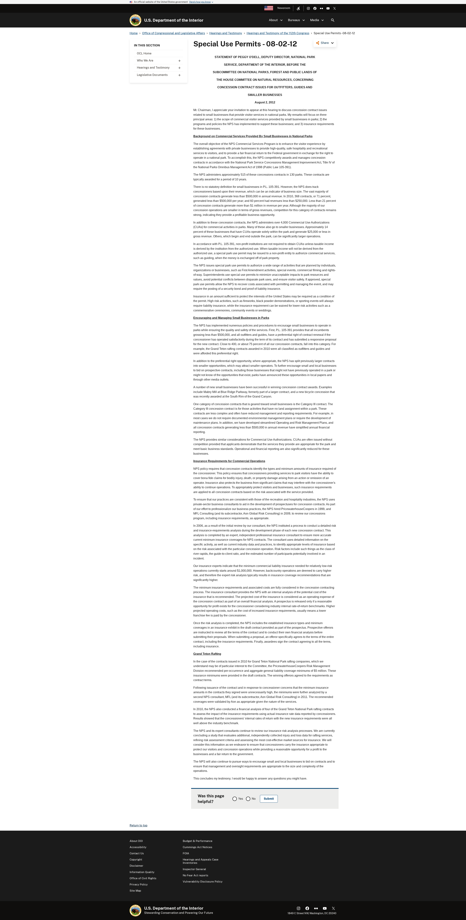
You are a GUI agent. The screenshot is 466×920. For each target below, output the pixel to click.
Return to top (138, 825)
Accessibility (138, 847)
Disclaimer (136, 865)
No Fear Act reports (195, 875)
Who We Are (145, 60)
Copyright (136, 859)
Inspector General (194, 869)
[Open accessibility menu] (298, 8)
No (254, 798)
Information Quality (142, 872)
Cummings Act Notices (197, 847)
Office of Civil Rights (143, 878)
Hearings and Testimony (153, 67)
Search (332, 20)
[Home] (135, 20)
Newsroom (283, 8)
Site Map (135, 890)
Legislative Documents (152, 75)
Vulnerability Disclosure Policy (202, 881)
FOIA (186, 853)
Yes (240, 798)
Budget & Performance (197, 840)
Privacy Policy (139, 884)
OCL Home (144, 53)
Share (325, 43)
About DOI (136, 840)
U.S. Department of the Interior (173, 20)
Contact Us (137, 853)
